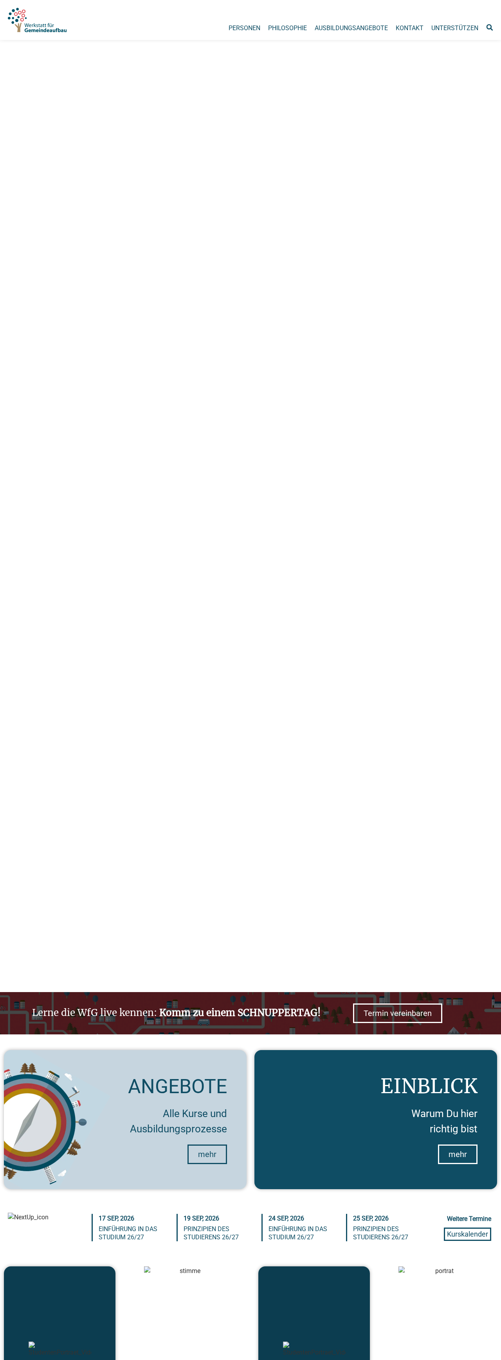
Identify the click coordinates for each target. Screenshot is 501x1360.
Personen (244, 28)
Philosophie (287, 28)
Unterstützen (454, 28)
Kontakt (410, 28)
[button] (489, 27)
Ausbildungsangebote (351, 28)
